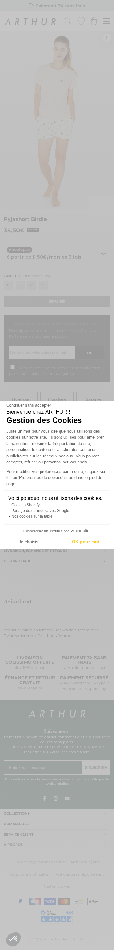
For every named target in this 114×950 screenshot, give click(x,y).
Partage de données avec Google (40, 510)
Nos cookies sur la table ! (32, 516)
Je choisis (28, 541)
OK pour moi (85, 541)
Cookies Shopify (25, 505)
